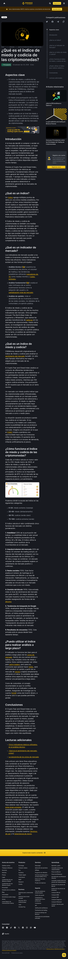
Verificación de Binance (41, 908)
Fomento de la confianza (8, 890)
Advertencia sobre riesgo (9, 897)
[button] (64, 3)
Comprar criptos (22, 868)
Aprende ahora (57, 9)
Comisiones (38, 903)
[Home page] (27, 3)
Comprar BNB (55, 895)
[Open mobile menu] (64, 3)
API (36, 905)
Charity (20, 884)
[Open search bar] (49, 3)
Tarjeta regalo (22, 875)
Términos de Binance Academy (9, 950)
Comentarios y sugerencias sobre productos (40, 899)
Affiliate (37, 870)
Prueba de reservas (40, 883)
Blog (3, 892)
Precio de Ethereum (56, 874)
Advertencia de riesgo (59, 949)
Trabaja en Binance (7, 868)
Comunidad (5, 894)
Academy (21, 872)
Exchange (21, 865)
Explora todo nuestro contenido (33, 853)
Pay (19, 870)
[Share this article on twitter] (47, 22)
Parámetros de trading (41, 910)
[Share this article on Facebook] (52, 22)
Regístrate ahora (56, 167)
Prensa (4, 875)
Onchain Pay (21, 907)
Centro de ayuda (39, 895)
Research (21, 882)
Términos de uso (50, 949)
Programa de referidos (41, 872)
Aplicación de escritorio (41, 868)
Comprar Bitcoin (55, 892)
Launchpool (21, 877)
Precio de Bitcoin (56, 872)
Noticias (4, 872)
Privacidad (5, 887)
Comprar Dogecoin (56, 899)
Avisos (3, 899)
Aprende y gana (55, 865)
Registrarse (57, 3)
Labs (19, 904)
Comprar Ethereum (56, 902)
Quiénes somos (6, 865)
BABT (19, 879)
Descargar (38, 865)
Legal (3, 877)
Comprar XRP (55, 897)
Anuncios (4, 870)
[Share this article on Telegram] (58, 22)
